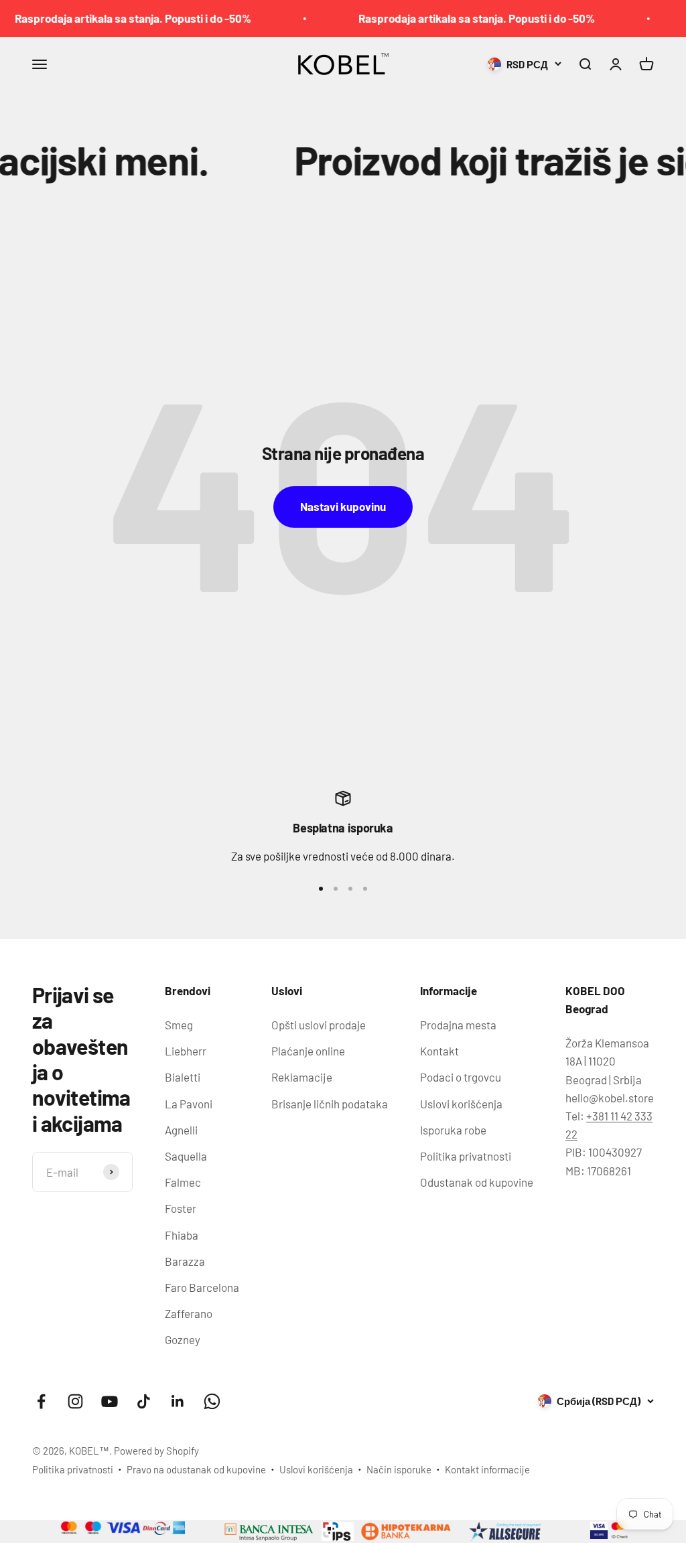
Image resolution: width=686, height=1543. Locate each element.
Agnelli (181, 1129)
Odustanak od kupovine (476, 1182)
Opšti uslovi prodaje (318, 1024)
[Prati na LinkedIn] (178, 1401)
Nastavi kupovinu (343, 506)
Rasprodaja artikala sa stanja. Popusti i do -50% (458, 18)
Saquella (186, 1156)
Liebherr (185, 1050)
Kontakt (439, 1050)
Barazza (185, 1261)
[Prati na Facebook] (41, 1401)
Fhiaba (181, 1235)
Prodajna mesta (458, 1024)
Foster (180, 1208)
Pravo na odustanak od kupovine (196, 1469)
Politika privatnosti (465, 1156)
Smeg (179, 1024)
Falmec (183, 1182)
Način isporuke (398, 1469)
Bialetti (182, 1077)
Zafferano (188, 1313)
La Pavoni (188, 1103)
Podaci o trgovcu (460, 1077)
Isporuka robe (453, 1129)
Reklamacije (301, 1077)
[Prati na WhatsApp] (212, 1401)
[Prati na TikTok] (144, 1401)
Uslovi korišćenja (461, 1103)
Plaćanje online (308, 1050)
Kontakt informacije (487, 1469)
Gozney (182, 1339)
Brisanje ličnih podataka (329, 1103)
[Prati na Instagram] (75, 1401)
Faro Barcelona (202, 1287)
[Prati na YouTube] (109, 1401)
